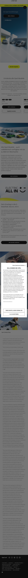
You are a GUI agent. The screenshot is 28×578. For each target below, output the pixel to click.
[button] (19, 265)
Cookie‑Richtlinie (6, 297)
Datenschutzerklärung (7, 301)
